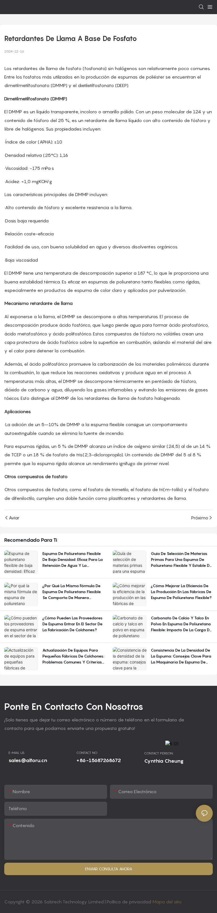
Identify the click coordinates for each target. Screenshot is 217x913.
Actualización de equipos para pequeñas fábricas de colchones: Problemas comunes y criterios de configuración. (73, 656)
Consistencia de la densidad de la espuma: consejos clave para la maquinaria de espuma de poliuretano (181, 656)
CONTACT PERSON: (159, 753)
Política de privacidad (129, 902)
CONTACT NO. (87, 753)
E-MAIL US (16, 753)
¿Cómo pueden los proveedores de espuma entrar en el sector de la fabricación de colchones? (72, 623)
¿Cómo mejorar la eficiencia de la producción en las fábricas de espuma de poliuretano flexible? (181, 591)
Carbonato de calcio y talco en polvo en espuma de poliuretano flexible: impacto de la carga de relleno (181, 624)
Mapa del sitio (167, 902)
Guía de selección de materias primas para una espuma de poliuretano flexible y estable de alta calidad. (181, 559)
